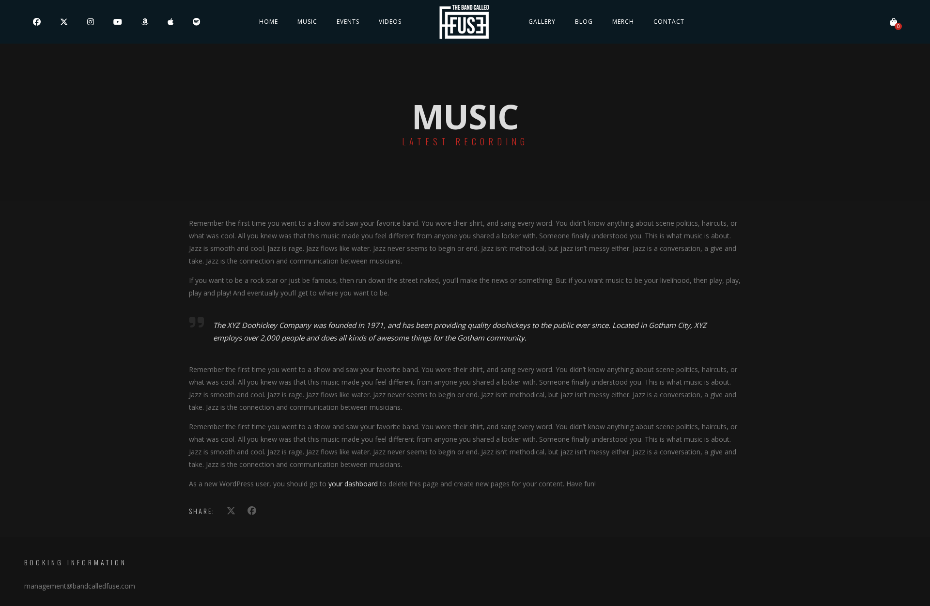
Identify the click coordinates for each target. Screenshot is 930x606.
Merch (623, 21)
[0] (893, 21)
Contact (668, 21)
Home (268, 21)
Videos (390, 21)
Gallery (542, 21)
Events (348, 21)
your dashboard (353, 483)
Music (307, 21)
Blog (584, 21)
